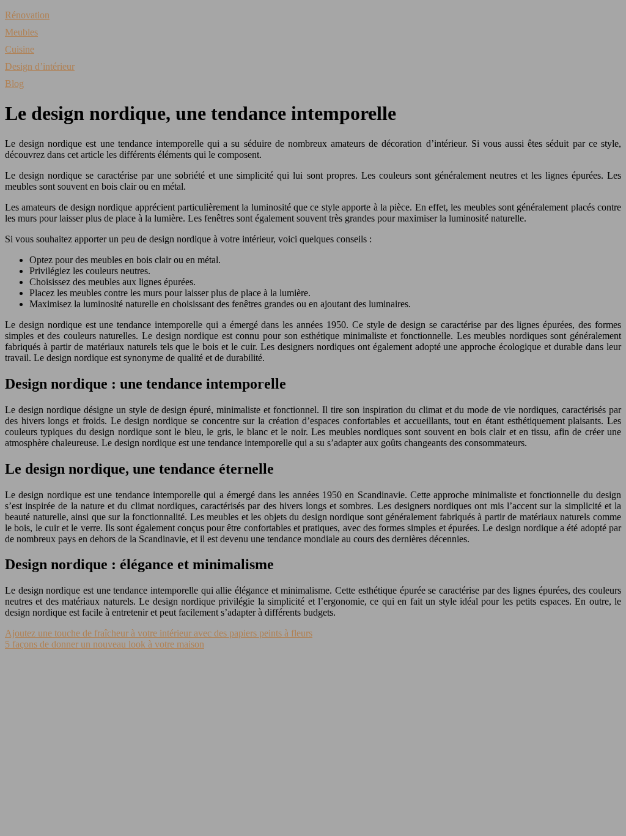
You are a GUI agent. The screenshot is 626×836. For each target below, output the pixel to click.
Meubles (21, 32)
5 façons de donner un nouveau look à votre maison (104, 644)
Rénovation (27, 15)
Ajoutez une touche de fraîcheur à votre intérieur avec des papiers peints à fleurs (158, 633)
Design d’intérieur (40, 66)
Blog (14, 83)
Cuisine (19, 49)
